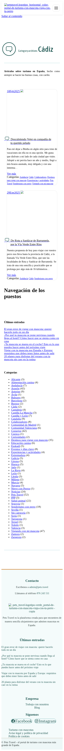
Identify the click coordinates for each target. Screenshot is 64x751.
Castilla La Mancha (22, 412)
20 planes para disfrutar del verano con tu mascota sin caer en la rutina (27, 358)
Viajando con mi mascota (42, 183)
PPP (13, 497)
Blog (37, 707)
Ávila (14, 394)
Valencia (16, 528)
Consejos (16, 430)
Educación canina (21, 443)
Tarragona (16, 518)
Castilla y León (19, 415)
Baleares (16, 397)
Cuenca (15, 434)
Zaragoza (16, 537)
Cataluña (16, 418)
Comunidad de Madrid (23, 424)
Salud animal (18, 500)
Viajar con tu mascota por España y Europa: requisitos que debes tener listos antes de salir (29, 352)
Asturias (15, 391)
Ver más (11, 173)
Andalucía (24, 177)
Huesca (15, 464)
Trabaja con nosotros (37, 704)
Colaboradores (40, 177)
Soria (14, 515)
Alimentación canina (22, 382)
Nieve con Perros (20, 488)
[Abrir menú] (56, 8)
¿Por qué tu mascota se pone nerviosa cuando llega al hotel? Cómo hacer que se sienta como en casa (31, 338)
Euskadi (15, 446)
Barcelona (16, 400)
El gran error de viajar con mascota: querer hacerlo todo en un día (28, 330)
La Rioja (16, 470)
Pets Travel (17, 494)
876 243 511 (43, 593)
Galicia (15, 458)
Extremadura (18, 455)
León (14, 473)
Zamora (15, 534)
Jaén (13, 467)
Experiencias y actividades (38, 180)
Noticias (15, 491)
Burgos (15, 403)
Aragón (15, 388)
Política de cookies (19, 736)
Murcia (15, 482)
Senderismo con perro (22, 183)
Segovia (15, 503)
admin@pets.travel (38, 587)
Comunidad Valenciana (24, 427)
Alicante (15, 379)
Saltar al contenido (11, 16)
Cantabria (16, 409)
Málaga (15, 479)
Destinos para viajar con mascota (29, 440)
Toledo (15, 525)
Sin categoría (18, 512)
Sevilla (15, 509)
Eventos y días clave (22, 449)
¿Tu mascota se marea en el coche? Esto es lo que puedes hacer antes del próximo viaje (31, 346)
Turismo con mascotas (21, 729)
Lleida (14, 476)
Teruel (14, 521)
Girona (15, 461)
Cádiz (31, 177)
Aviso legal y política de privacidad (28, 733)
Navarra (15, 485)
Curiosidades (18, 437)
